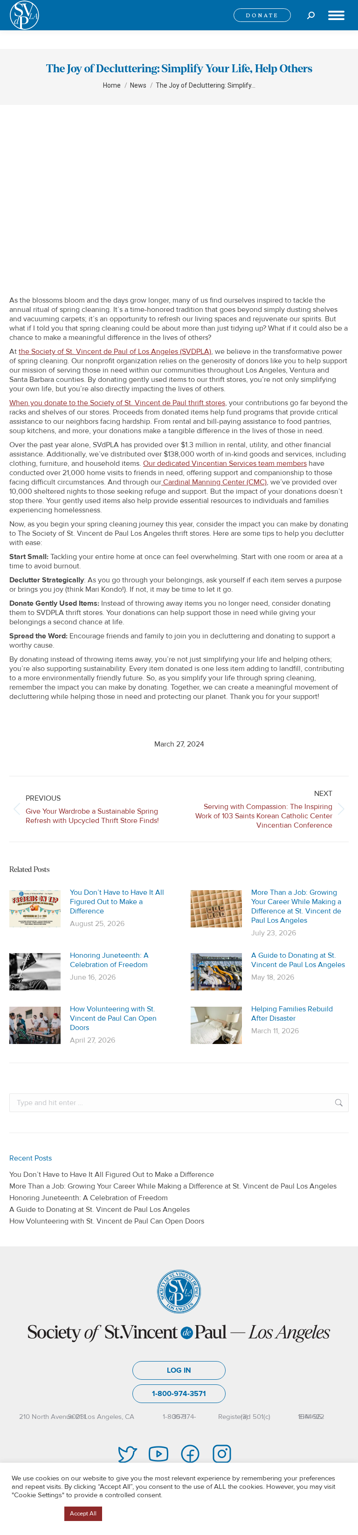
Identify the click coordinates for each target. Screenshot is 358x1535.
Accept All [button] (83, 1513)
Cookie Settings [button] (36, 1514)
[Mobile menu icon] (336, 15)
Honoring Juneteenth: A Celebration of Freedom (109, 960)
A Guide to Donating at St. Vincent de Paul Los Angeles (298, 960)
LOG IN (179, 1370)
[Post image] (35, 908)
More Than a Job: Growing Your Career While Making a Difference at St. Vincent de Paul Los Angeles (296, 906)
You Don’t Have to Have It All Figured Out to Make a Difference (117, 902)
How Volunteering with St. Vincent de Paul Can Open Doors (113, 1018)
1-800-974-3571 (179, 1393)
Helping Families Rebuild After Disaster (292, 1013)
